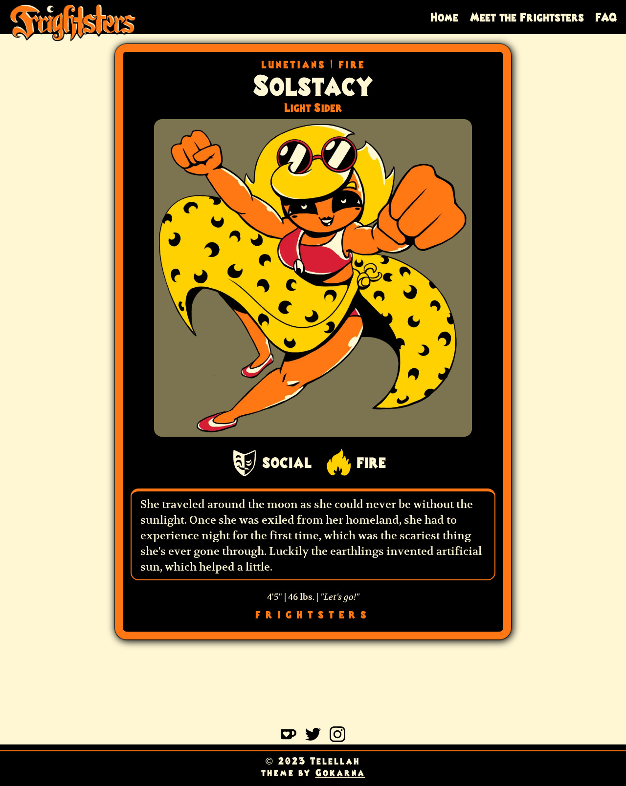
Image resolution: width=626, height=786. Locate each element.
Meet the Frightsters (527, 17)
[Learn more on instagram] (337, 738)
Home (444, 17)
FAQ (606, 17)
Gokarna (340, 772)
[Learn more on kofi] (288, 738)
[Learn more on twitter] (313, 738)
